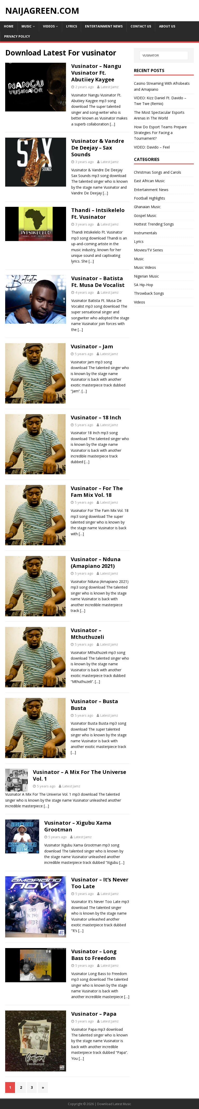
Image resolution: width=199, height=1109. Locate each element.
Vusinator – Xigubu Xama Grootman (77, 826)
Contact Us (141, 26)
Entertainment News (104, 26)
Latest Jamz (110, 86)
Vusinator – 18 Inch (96, 417)
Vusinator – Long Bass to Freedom (94, 955)
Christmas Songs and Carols (157, 172)
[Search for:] (164, 55)
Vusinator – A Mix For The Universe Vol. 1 (79, 775)
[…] (112, 124)
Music (27, 26)
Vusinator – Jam (92, 346)
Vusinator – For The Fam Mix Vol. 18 (97, 491)
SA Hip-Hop (143, 284)
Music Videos (145, 267)
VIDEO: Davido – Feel (152, 147)
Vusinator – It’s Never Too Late (100, 883)
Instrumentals (145, 232)
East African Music (149, 180)
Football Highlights (149, 198)
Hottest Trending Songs (154, 224)
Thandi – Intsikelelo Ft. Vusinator (98, 213)
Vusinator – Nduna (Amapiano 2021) (96, 562)
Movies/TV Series (148, 250)
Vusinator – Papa (94, 1013)
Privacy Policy (17, 36)
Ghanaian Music (147, 206)
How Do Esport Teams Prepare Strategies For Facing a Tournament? (160, 132)
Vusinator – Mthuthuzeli (87, 633)
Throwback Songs (149, 293)
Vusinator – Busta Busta (94, 704)
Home (8, 26)
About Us (167, 26)
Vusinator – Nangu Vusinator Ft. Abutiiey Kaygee (96, 72)
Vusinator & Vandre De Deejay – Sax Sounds (97, 147)
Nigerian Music (146, 276)
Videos (49, 26)
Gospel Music (145, 215)
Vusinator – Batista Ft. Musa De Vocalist (98, 281)
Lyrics (71, 26)
